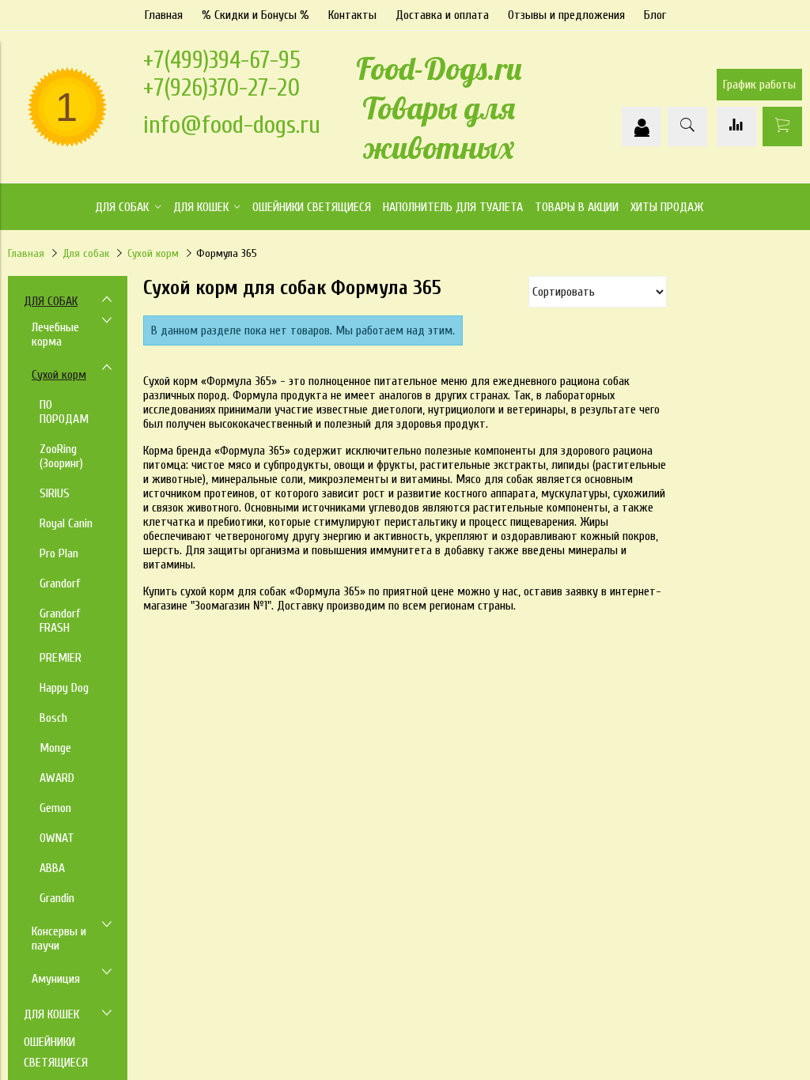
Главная (164, 15)
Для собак (85, 253)
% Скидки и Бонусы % (255, 15)
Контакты (352, 15)
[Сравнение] (736, 126)
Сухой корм (153, 253)
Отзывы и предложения (566, 15)
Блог (655, 15)
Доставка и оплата (442, 15)
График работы (759, 84)
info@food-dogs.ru (231, 124)
